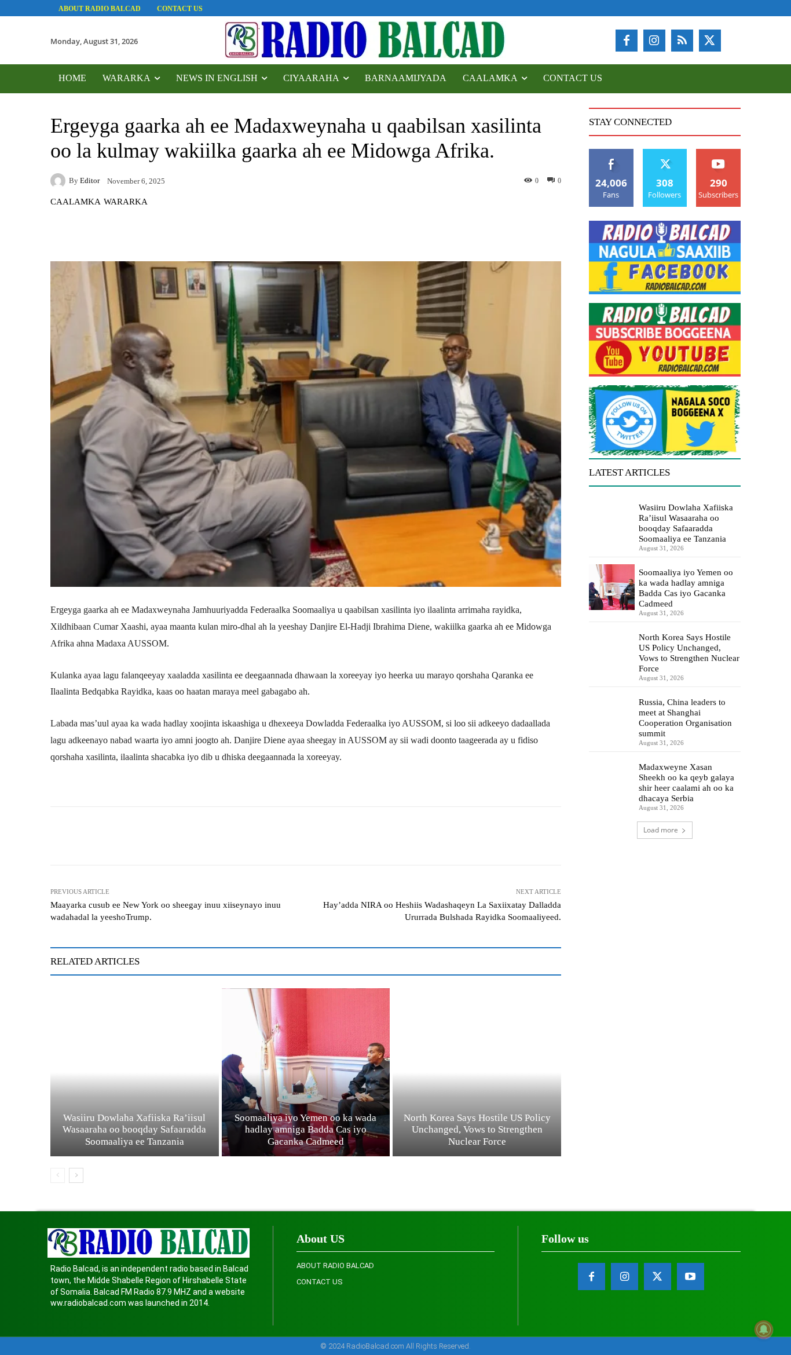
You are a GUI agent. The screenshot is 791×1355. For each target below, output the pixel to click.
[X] (710, 41)
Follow (665, 153)
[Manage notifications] (764, 1329)
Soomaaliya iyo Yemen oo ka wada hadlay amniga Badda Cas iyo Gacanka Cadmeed (305, 1129)
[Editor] (59, 180)
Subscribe (718, 153)
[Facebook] (627, 41)
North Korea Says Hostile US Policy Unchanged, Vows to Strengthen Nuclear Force (477, 1129)
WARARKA (126, 202)
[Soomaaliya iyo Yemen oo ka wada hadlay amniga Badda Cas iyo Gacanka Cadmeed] (306, 1072)
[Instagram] (654, 41)
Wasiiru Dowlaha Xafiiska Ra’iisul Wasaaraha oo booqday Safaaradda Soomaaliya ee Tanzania (134, 1129)
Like (611, 153)
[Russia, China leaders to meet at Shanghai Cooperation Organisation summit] (612, 717)
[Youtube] (690, 1276)
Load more (660, 830)
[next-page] (76, 1175)
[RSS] (682, 41)
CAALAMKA (75, 202)
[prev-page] (57, 1175)
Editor (90, 180)
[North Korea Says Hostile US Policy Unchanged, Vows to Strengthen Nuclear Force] (477, 1072)
